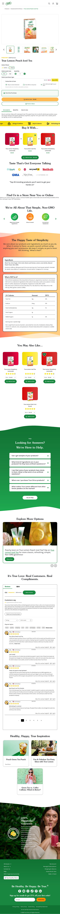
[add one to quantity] (25, 74)
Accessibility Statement (42, 906)
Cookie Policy (31, 906)
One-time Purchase (10, 93)
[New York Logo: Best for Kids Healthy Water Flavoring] (27, 175)
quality (12, 627)
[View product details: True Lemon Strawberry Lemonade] (49, 360)
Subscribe (41, 899)
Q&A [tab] (18, 586)
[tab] (7, 110)
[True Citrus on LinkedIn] (40, 891)
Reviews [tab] (7, 586)
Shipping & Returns (50, 869)
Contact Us (7, 869)
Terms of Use (24, 906)
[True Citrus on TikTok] (32, 891)
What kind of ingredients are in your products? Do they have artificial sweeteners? (29, 463)
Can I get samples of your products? (25, 456)
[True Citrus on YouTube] (23, 891)
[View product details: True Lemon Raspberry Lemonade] (10, 360)
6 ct (4, 73)
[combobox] (11, 620)
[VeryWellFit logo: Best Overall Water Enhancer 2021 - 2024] (34, 169)
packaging (32, 627)
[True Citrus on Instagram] (27, 891)
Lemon (5, 67)
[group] (30, 29)
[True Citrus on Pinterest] (36, 891)
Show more (49, 627)
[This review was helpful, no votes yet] (50, 647)
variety (38, 627)
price (27, 627)
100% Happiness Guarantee (11, 874)
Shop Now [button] (9, 559)
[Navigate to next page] (41, 720)
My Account (53, 864)
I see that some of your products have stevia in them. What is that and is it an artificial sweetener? (28, 472)
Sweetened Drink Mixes (16, 8)
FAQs (5, 871)
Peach (12, 67)
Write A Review (29, 592)
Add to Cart (11, 381)
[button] (57, 4)
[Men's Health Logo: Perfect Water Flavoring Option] (47, 169)
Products (7, 8)
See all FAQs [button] (30, 497)
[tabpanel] (30, 115)
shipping (17, 627)
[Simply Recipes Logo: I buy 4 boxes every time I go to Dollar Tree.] (11, 169)
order (43, 627)
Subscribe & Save (10, 81)
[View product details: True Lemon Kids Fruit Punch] (30, 395)
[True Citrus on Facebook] (19, 891)
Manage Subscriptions (49, 866)
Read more (17, 643)
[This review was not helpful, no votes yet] (53, 647)
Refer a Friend (52, 874)
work (22, 627)
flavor (6, 627)
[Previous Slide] (4, 49)
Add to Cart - (32, 157)
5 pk (10, 73)
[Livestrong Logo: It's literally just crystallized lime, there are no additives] (42, 175)
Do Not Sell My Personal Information (30, 909)
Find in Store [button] (31, 103)
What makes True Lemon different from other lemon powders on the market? (29, 487)
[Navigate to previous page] (18, 720)
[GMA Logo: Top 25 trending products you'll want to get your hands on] (15, 175)
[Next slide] (56, 49)
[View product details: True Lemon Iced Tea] (30, 360)
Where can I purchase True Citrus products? (28, 480)
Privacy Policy (15, 906)
